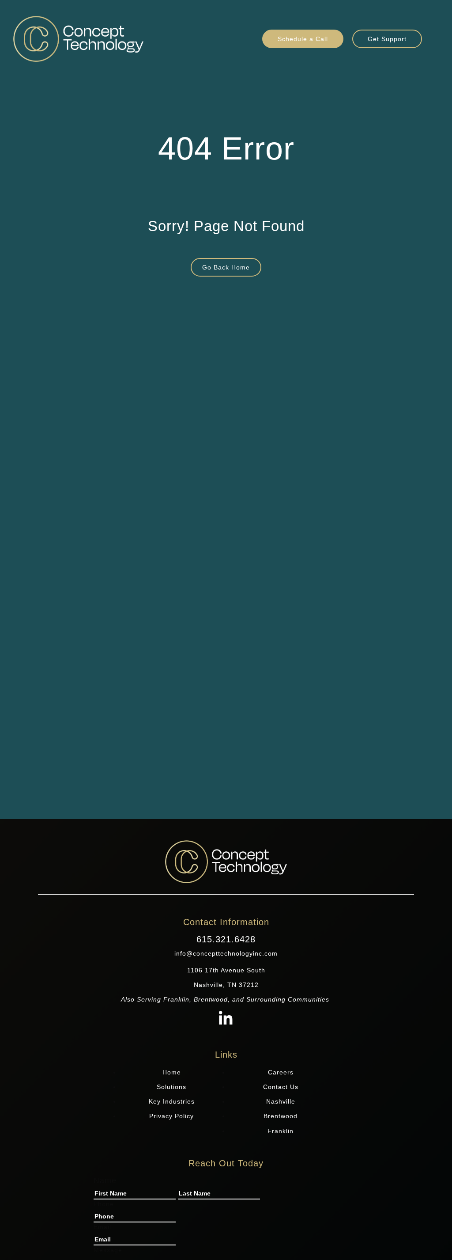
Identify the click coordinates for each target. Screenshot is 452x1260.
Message (108, 1249)
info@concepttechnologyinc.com (226, 953)
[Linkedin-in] (226, 1019)
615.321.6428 (226, 939)
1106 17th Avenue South (226, 970)
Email (102, 1226)
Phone (104, 1203)
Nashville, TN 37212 (226, 984)
